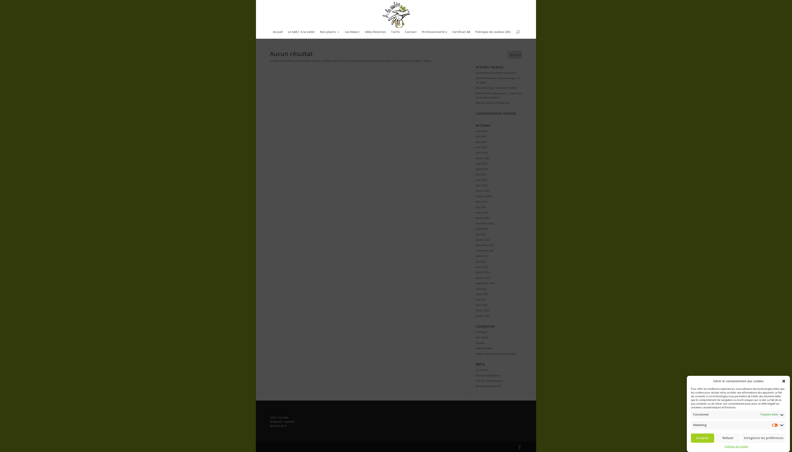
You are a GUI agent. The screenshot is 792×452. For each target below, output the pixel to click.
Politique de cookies (736, 446)
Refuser (728, 438)
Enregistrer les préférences (764, 438)
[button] (784, 381)
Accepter (702, 438)
